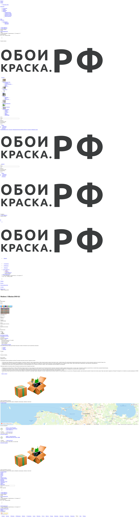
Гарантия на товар (8, 14)
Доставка (4, 349)
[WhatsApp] (8, 306)
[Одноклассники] (2, 306)
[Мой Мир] (4, 306)
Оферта (1, 483)
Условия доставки (8, 13)
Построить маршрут (4, 434)
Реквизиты (7, 22)
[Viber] (7, 306)
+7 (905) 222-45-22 (9, 440)
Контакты (2, 479)
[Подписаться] (1, 486)
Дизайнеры (5, 10)
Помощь (4, 11)
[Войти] (0, 218)
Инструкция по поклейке (6, 344)
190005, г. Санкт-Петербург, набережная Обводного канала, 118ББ (13, 437)
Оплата (4, 348)
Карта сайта (2, 484)
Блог (1, 476)
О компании (5, 8)
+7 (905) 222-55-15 (9, 431)
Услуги (1, 475)
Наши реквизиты (8, 16)
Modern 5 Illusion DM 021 (5, 308)
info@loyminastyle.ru (4, 31)
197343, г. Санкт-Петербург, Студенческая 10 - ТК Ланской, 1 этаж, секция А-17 (11, 428)
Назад (6, 270)
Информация (5, 21)
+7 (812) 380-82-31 (3, 27)
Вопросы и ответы (8, 15)
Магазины (7, 23)
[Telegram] (11, 306)
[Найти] (1, 124)
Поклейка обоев (6, 4)
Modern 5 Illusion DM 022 (5, 309)
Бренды (1, 474)
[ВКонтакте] (1, 306)
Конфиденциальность (4, 508)
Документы (2, 482)
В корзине (6, 338)
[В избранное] (1, 302)
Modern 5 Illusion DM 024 (5, 311)
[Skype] (10, 306)
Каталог (1, 472)
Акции (1, 473)
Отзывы (4, 9)
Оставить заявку (3, 402)
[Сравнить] (1, 304)
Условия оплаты (8, 12)
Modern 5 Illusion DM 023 (5, 310)
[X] (5, 306)
